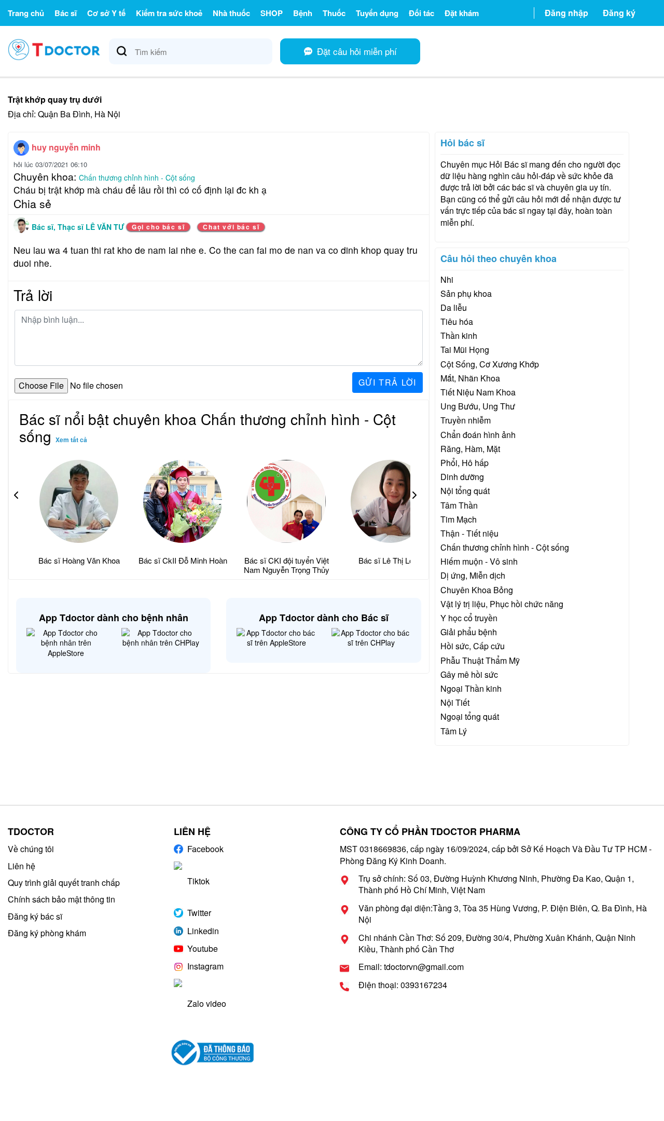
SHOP (271, 13)
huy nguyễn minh (66, 147)
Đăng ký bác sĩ (35, 916)
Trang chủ (26, 13)
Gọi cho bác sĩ (158, 227)
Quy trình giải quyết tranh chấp (64, 882)
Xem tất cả (71, 439)
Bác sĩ (65, 13)
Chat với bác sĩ (231, 227)
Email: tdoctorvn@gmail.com (411, 967)
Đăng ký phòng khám (47, 933)
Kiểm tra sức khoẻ (169, 13)
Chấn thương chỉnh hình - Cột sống (137, 177)
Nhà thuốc (231, 13)
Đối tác (421, 13)
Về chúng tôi (31, 849)
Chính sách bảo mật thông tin (61, 899)
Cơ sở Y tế (106, 13)
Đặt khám (462, 13)
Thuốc (334, 13)
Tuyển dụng (377, 13)
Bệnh (302, 13)
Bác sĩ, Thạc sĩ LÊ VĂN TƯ (79, 227)
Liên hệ (21, 866)
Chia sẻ (32, 203)
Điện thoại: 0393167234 (402, 985)
